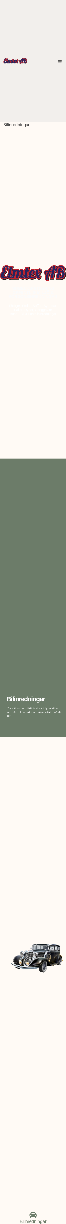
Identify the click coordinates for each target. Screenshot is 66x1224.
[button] (60, 61)
